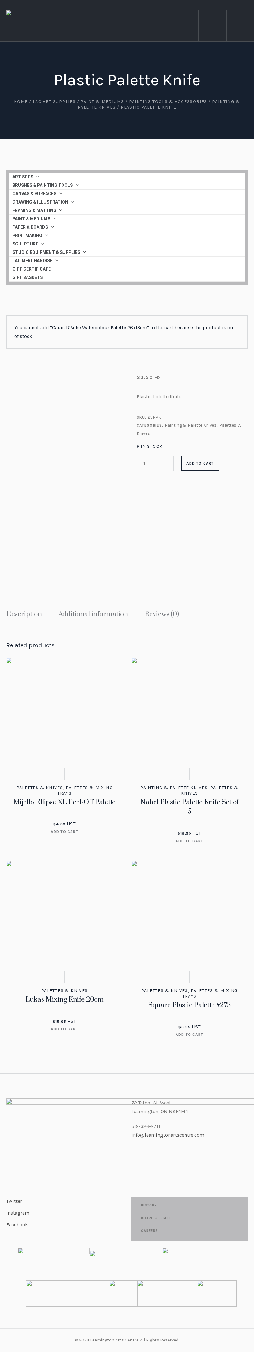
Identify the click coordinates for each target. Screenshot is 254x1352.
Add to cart (200, 463)
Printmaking (27, 235)
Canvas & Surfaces (34, 193)
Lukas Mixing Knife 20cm (64, 999)
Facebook (17, 1225)
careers (149, 1231)
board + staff (156, 1218)
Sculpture (25, 243)
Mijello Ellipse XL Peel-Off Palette (64, 802)
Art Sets (22, 176)
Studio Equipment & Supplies (46, 252)
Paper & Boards (30, 227)
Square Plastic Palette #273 (189, 1005)
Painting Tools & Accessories (168, 101)
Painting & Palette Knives (191, 425)
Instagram (17, 1213)
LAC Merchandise (32, 260)
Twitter (14, 1201)
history (149, 1205)
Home (21, 101)
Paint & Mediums (102, 101)
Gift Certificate (31, 269)
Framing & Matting (34, 210)
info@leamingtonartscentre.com (167, 1135)
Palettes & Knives (39, 787)
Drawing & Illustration (40, 202)
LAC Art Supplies (54, 101)
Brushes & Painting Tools (42, 185)
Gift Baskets (27, 277)
